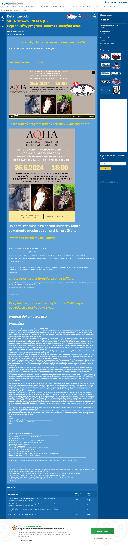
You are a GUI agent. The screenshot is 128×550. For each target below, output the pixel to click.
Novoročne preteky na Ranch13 (110, 25)
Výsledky (34, 6)
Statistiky (90, 6)
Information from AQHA (42, 48)
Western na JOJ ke (106, 38)
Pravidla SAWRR (6, 10)
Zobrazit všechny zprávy (107, 43)
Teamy (74, 6)
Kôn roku (82, 6)
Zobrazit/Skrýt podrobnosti (16, 34)
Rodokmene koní (109, 6)
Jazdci (68, 6)
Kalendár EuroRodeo (57, 6)
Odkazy (25, 10)
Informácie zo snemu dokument (32, 238)
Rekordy (98, 6)
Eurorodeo (112, 181)
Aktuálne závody (23, 6)
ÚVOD (3, 6)
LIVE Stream (11, 6)
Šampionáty (44, 6)
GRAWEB (116, 182)
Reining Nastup (105, 31)
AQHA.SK (17, 10)
